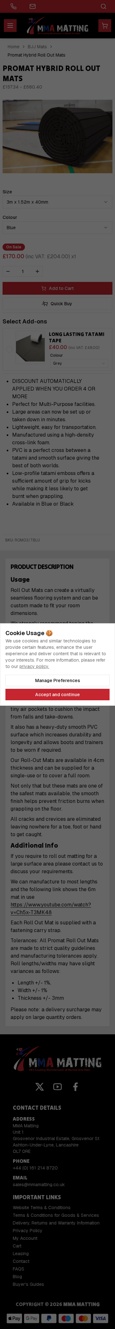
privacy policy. (34, 666)
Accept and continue (57, 694)
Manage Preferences (57, 680)
